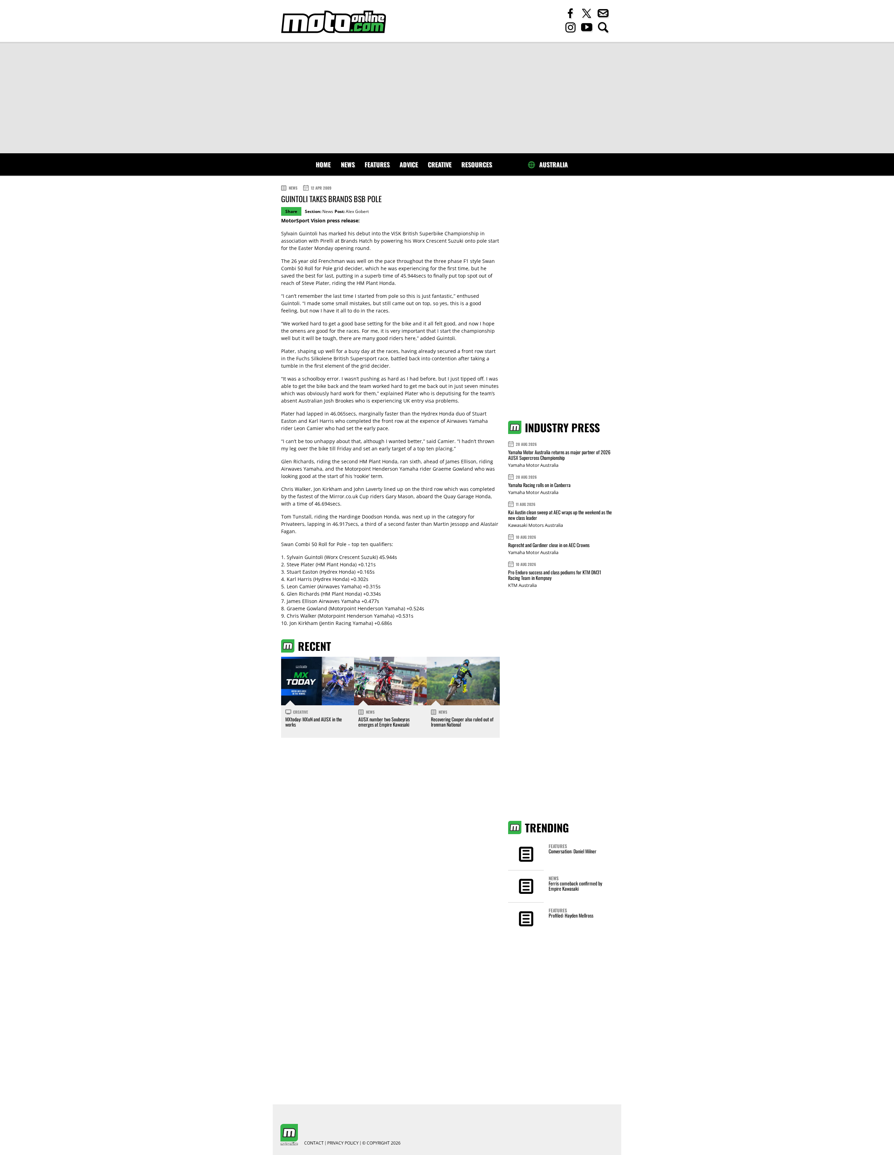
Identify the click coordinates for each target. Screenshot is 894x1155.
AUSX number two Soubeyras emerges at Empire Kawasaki (384, 721)
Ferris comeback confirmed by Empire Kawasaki (575, 886)
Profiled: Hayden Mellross (571, 915)
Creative (440, 164)
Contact (314, 1143)
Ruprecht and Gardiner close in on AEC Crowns (548, 545)
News (348, 164)
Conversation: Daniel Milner (572, 851)
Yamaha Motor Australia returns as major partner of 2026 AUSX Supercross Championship (559, 454)
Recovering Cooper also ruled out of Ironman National (462, 721)
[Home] (333, 21)
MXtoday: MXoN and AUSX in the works (313, 721)
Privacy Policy (343, 1143)
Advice (409, 164)
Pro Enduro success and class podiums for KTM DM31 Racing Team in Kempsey (554, 574)
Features (377, 164)
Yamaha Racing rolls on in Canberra (539, 484)
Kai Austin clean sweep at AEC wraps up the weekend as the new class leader (560, 514)
